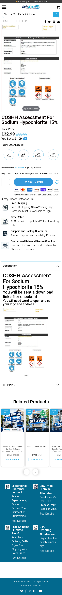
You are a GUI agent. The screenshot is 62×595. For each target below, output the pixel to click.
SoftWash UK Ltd (26, 582)
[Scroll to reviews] (31, 163)
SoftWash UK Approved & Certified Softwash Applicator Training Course (12, 449)
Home (5, 21)
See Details (19, 520)
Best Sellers (19, 21)
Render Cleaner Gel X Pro (37, 447)
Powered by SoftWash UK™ (31, 586)
